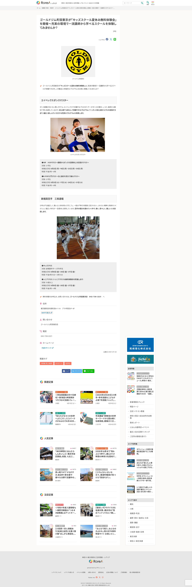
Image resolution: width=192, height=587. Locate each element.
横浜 (131, 504)
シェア (67, 371)
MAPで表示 (46, 313)
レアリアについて (57, 572)
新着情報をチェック (137, 402)
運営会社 (101, 572)
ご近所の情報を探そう (138, 436)
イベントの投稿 (81, 572)
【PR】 (68, 363)
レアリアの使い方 (69, 572)
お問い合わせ (92, 572)
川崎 (131, 509)
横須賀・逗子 (135, 527)
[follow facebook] (97, 577)
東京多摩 (133, 537)
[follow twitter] (100, 577)
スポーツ (59, 363)
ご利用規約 (124, 572)
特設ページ (134, 407)
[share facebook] (107, 39)
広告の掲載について (112, 572)
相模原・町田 (135, 513)
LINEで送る (89, 371)
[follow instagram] (102, 577)
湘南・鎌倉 (134, 523)
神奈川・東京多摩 (136, 541)
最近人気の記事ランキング (140, 432)
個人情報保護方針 (135, 572)
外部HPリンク (46, 348)
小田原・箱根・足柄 (137, 532)
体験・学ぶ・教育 (47, 363)
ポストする (77, 371)
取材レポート (135, 423)
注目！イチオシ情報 (137, 411)
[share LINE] (115, 39)
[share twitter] (111, 39)
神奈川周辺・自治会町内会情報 (141, 417)
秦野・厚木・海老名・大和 (139, 518)
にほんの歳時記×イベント (139, 427)
